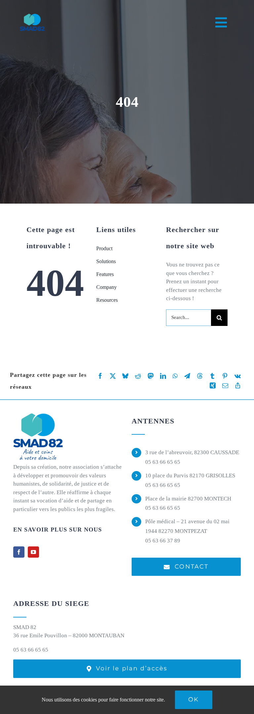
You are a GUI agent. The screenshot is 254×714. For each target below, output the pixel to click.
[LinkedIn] (163, 376)
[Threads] (199, 376)
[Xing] (212, 385)
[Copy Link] (238, 385)
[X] (112, 376)
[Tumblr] (212, 376)
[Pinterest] (225, 376)
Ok (193, 699)
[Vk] (237, 376)
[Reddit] (138, 376)
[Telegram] (187, 376)
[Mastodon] (150, 376)
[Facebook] (100, 376)
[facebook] (18, 552)
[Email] (225, 385)
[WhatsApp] (175, 376)
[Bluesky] (125, 376)
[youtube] (33, 552)
